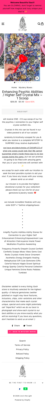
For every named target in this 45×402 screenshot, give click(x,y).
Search (22, 341)
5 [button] (22, 82)
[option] (22, 7)
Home (14, 87)
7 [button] (26, 82)
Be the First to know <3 (22, 383)
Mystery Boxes (25, 87)
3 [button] (18, 82)
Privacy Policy (22, 349)
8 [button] (28, 82)
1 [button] (14, 82)
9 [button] (30, 82)
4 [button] (20, 82)
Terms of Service (22, 345)
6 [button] (24, 82)
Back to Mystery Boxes (24, 331)
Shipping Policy (22, 358)
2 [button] (16, 82)
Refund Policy (22, 354)
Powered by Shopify (22, 400)
